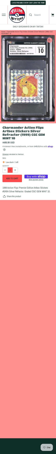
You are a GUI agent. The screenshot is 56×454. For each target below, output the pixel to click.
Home (3, 31)
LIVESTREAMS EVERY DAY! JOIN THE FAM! (28, 3)
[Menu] (3, 15)
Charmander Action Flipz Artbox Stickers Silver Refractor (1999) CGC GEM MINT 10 (27, 32)
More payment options (36, 180)
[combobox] (40, 15)
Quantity (5, 166)
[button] (12, 178)
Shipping (5, 154)
